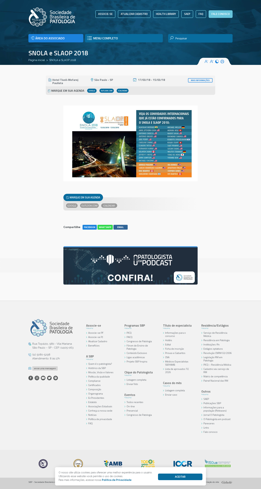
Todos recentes (135, 402)
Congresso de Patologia (139, 341)
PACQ (129, 337)
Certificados (94, 385)
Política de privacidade (100, 419)
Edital (168, 344)
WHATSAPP (105, 227)
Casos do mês (172, 383)
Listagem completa (136, 380)
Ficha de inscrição (174, 349)
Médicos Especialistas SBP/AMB (176, 363)
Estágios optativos (213, 349)
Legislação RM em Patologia (212, 358)
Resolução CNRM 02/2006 (217, 353)
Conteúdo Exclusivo (137, 353)
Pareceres (208, 423)
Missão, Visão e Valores (100, 372)
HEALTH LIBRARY (166, 14)
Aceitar (180, 476)
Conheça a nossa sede (100, 410)
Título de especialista (177, 325)
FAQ (201, 14)
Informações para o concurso (175, 334)
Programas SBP (134, 325)
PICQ (129, 333)
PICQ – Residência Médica (217, 364)
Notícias (92, 415)
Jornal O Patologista (213, 415)
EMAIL (120, 227)
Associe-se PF (96, 333)
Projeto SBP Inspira (137, 361)
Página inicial (36, 60)
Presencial (132, 410)
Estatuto (92, 402)
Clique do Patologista (138, 372)
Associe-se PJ (95, 337)
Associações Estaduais (100, 406)
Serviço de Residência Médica (215, 334)
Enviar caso (171, 394)
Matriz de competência (215, 376)
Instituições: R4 (211, 344)
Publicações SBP (212, 403)
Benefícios (94, 345)
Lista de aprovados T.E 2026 (177, 370)
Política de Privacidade (117, 480)
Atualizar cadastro (134, 14)
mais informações (200, 80)
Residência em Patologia (216, 340)
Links (206, 427)
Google (92, 90)
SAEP (187, 14)
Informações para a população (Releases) (215, 408)
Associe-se (105, 14)
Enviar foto (132, 384)
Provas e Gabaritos (175, 353)
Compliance (94, 381)
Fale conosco (220, 14)
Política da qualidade (99, 376)
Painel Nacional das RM (215, 380)
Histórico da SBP (97, 368)
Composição (94, 389)
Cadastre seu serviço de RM (216, 370)
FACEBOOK (89, 227)
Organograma (95, 393)
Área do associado (50, 38)
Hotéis (168, 340)
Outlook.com (106, 90)
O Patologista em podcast (216, 419)
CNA (167, 357)
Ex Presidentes (96, 398)
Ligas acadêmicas (136, 357)
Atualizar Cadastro (97, 341)
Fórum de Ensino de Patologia (137, 347)
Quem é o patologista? (100, 364)
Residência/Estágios (215, 325)
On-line (131, 406)
